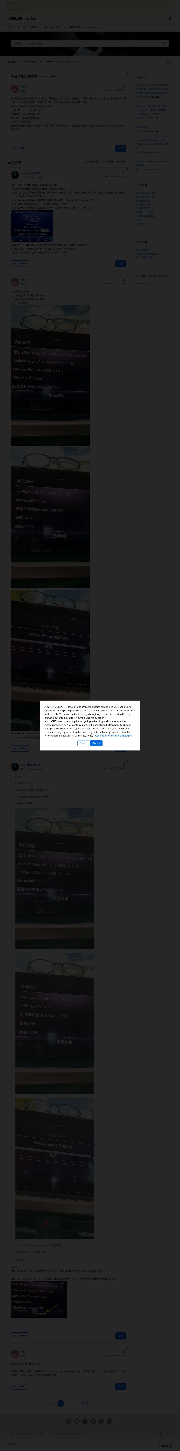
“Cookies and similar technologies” (113, 735)
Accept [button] (96, 743)
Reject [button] (83, 743)
